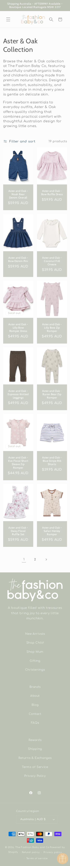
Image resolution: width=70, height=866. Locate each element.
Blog (35, 705)
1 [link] (24, 559)
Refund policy (31, 852)
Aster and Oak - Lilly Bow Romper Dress (18, 327)
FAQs (35, 722)
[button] (8, 19)
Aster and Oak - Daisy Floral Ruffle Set (18, 531)
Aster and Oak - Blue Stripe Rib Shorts (52, 461)
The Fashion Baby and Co (32, 847)
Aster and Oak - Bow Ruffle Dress (52, 192)
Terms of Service (35, 767)
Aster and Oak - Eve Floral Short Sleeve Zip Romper (18, 462)
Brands (35, 687)
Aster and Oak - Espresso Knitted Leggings (18, 394)
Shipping (35, 749)
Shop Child (35, 642)
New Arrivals (35, 633)
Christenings (35, 669)
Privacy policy (52, 852)
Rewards (35, 740)
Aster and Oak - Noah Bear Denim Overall (18, 194)
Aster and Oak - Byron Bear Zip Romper (52, 394)
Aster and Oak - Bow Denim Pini (18, 259)
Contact (35, 714)
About (35, 695)
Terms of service (37, 858)
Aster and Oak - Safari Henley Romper (52, 531)
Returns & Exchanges (35, 758)
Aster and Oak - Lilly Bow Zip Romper (52, 327)
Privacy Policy (35, 776)
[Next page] (46, 559)
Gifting (35, 660)
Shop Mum (35, 651)
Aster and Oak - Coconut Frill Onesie (52, 261)
